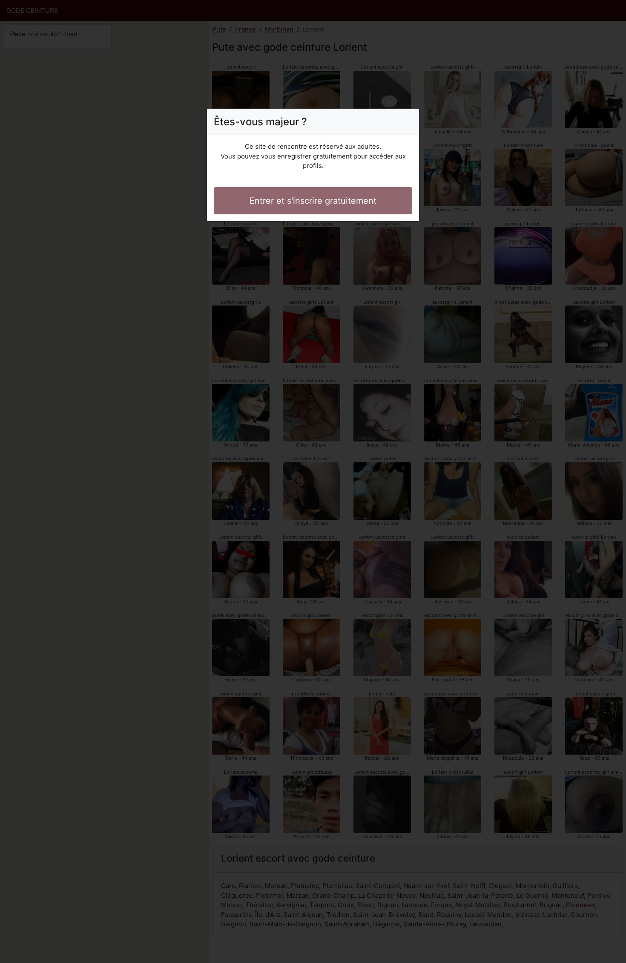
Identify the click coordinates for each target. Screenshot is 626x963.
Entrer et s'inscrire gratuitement (313, 201)
